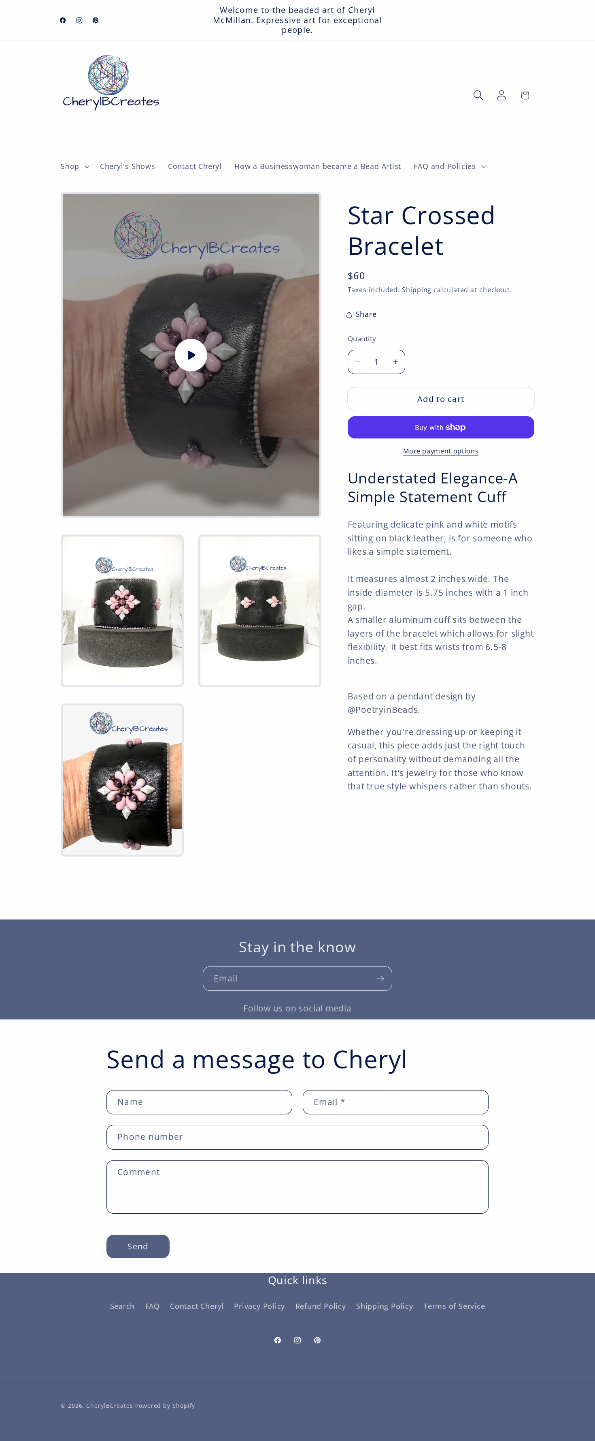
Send (138, 1246)
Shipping (416, 289)
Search (122, 1306)
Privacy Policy (259, 1306)
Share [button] (366, 314)
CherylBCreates (109, 1405)
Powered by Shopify (165, 1405)
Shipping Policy (384, 1306)
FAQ (152, 1306)
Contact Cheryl (197, 1306)
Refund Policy (320, 1306)
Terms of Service (454, 1306)
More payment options (440, 451)
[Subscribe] (380, 978)
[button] (74, 166)
